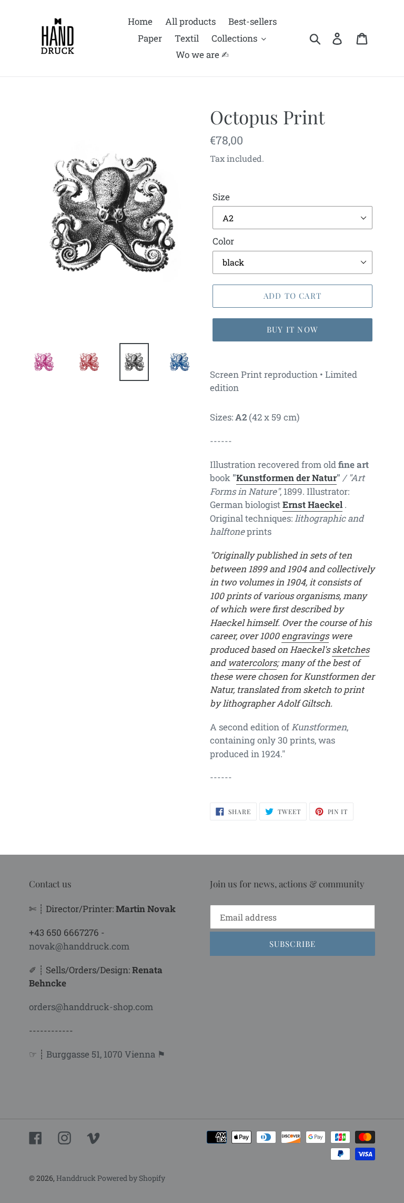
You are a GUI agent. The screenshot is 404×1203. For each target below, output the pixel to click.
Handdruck (76, 1178)
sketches (350, 649)
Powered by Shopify (131, 1178)
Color (223, 241)
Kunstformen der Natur (286, 478)
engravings (305, 636)
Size (221, 197)
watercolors (252, 663)
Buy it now (292, 329)
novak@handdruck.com (79, 946)
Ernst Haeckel (312, 504)
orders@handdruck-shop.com (91, 1007)
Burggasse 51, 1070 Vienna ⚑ (105, 1054)
